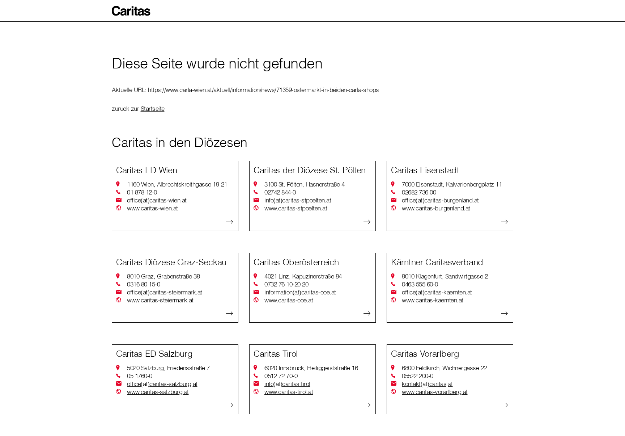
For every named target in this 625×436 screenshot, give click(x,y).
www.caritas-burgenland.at (436, 208)
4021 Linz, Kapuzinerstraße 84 (303, 276)
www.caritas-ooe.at (288, 300)
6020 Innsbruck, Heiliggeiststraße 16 (311, 368)
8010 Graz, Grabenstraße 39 (163, 276)
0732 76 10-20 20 (286, 284)
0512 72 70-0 (280, 376)
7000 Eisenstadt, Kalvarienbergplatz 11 (452, 184)
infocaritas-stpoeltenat (297, 200)
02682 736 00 (419, 192)
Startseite (153, 108)
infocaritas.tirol (287, 383)
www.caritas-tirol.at (288, 391)
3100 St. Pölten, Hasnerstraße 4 (304, 184)
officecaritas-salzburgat (162, 383)
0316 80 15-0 (143, 284)
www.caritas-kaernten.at (432, 300)
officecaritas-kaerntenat (437, 292)
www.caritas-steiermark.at (160, 300)
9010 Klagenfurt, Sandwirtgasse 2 (445, 276)
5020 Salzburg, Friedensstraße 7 (168, 368)
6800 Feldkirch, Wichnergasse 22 (444, 368)
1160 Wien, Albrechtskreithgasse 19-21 (177, 184)
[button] (131, 11)
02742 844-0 (280, 192)
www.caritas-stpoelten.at (295, 208)
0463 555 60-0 (420, 284)
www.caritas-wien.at (152, 208)
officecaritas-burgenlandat (440, 200)
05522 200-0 (417, 376)
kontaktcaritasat (427, 383)
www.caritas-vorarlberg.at (435, 391)
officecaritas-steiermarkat (164, 292)
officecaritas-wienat (157, 200)
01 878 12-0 (142, 192)
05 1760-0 (139, 376)
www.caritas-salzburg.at (158, 391)
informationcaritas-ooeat (300, 292)
